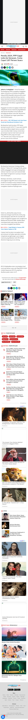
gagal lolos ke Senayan (7, 282)
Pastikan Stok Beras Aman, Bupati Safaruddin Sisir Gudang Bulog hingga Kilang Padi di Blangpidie (15, 389)
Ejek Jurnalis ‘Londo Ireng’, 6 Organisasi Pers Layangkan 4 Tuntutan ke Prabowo (20, 304)
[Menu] (2, 46)
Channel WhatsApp (20, 279)
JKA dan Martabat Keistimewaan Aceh (15, 525)
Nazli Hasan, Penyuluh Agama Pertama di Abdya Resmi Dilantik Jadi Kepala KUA (15, 373)
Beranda (3, 52)
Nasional (8, 52)
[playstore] (17, 690)
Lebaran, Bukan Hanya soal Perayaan (12, 658)
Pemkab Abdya (20, 336)
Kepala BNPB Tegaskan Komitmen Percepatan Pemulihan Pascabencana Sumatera (20, 320)
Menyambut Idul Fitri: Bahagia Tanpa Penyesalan (12, 676)
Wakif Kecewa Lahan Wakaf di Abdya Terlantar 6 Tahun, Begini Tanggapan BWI (14, 396)
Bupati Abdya (12, 336)
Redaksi (6, 63)
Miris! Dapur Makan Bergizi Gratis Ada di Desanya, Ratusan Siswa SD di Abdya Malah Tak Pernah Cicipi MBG (15, 366)
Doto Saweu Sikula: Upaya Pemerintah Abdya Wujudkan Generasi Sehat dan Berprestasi (17, 517)
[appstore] (10, 690)
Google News (22, 277)
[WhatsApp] (7, 67)
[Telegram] (10, 67)
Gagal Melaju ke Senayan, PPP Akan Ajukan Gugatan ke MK (12, 228)
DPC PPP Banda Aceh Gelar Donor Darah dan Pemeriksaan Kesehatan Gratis (14, 121)
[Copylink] (12, 67)
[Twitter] (5, 67)
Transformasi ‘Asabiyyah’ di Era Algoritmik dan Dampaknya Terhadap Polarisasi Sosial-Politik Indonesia (17, 535)
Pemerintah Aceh (13, 339)
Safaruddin (5, 336)
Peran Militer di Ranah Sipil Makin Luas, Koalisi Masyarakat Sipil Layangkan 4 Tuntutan (15, 381)
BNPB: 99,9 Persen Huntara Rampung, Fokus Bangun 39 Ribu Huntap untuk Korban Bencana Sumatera (7, 320)
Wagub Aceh (5, 339)
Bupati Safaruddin (16, 341)
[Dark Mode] (23, 46)
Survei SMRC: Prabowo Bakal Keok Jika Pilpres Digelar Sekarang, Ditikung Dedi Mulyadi (7, 304)
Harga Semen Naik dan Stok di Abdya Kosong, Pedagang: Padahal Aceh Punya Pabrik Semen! (15, 358)
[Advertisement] (14, 22)
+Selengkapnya (23, 403)
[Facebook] (2, 67)
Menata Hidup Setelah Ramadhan (11, 642)
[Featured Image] (14, 78)
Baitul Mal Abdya (6, 341)
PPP (15, 282)
